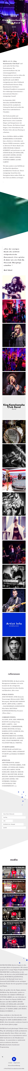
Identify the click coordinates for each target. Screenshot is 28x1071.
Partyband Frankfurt (9, 89)
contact (10, 1062)
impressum (17, 1062)
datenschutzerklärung (14, 1065)
